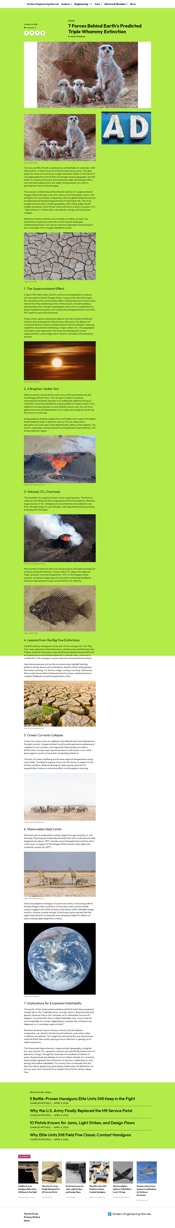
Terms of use (31, 1213)
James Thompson (77, 36)
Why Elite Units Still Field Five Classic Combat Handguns (80, 1134)
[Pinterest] (37, 33)
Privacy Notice (32, 1217)
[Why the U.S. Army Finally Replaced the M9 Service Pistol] (52, 1172)
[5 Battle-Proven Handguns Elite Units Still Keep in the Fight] (28, 1172)
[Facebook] (26, 33)
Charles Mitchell (41, 1103)
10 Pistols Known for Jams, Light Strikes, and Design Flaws (82, 1122)
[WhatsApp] (42, 33)
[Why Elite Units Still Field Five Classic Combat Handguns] (99, 1172)
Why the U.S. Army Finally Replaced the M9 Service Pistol (81, 1110)
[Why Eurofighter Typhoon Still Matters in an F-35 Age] (123, 1172)
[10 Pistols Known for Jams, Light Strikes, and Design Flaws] (76, 1172)
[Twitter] (31, 33)
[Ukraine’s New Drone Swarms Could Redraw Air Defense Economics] (147, 1172)
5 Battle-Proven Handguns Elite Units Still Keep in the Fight (82, 1098)
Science (71, 21)
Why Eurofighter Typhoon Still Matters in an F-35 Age (122, 1189)
